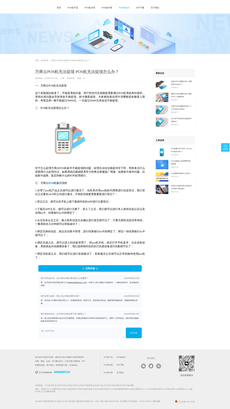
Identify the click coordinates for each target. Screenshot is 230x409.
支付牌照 (123, 401)
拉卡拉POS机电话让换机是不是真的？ (181, 120)
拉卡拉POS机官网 (84, 386)
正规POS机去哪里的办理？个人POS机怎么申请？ (181, 107)
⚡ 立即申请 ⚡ (90, 268)
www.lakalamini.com (78, 282)
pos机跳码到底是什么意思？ (181, 173)
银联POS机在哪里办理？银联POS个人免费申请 (181, 95)
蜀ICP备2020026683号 (110, 401)
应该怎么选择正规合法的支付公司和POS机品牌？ (181, 187)
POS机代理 (107, 8)
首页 (59, 8)
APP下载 (140, 8)
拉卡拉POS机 (60, 386)
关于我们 (155, 8)
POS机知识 (124, 8)
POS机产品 (73, 8)
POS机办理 (90, 8)
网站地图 (156, 401)
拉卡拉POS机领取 (126, 386)
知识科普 (44, 61)
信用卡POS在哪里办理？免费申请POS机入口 (181, 82)
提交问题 (133, 333)
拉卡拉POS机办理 (111, 386)
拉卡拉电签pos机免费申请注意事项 (181, 162)
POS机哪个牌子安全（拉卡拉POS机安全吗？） (181, 150)
